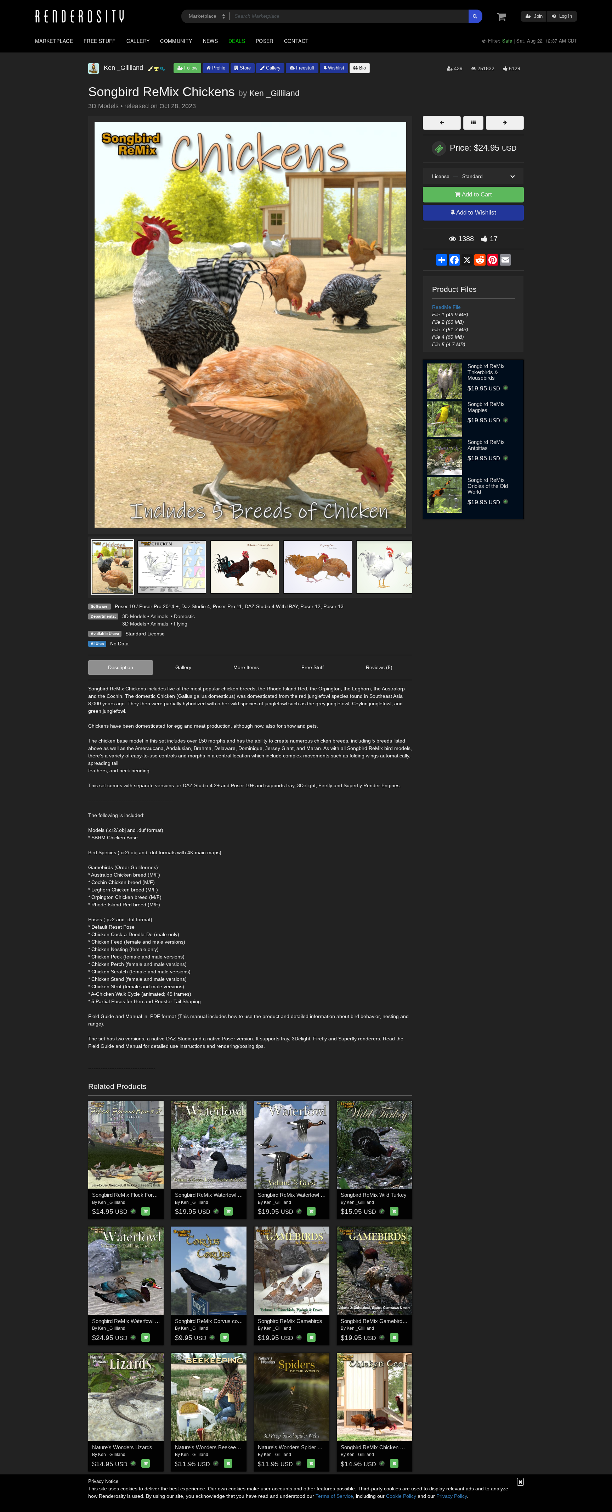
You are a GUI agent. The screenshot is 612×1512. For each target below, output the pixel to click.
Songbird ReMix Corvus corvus (211, 1321)
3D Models (134, 616)
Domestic (184, 616)
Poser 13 (333, 606)
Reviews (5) (379, 667)
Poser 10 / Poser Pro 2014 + (146, 606)
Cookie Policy (401, 1496)
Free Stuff (100, 40)
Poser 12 (310, 606)
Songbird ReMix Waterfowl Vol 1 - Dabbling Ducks (150, 1321)
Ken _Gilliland (274, 93)
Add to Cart (476, 194)
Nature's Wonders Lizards (122, 1447)
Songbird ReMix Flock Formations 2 (133, 1195)
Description (120, 667)
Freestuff (304, 68)
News (210, 40)
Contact (296, 40)
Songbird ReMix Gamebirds (290, 1321)
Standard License (145, 634)
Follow (190, 68)
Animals (160, 616)
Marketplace (54, 40)
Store (244, 68)
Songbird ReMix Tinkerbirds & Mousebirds (486, 372)
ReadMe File (446, 307)
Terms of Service (334, 1496)
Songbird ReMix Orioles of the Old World (488, 486)
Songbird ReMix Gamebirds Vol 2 (379, 1321)
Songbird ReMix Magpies (486, 407)
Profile (218, 68)
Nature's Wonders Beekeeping (210, 1447)
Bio (362, 68)
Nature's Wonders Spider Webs (294, 1447)
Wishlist (335, 68)
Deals (236, 40)
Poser (264, 40)
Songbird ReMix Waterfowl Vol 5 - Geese (305, 1195)
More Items (246, 667)
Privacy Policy (451, 1496)
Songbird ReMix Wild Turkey (374, 1195)
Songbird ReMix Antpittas (486, 445)
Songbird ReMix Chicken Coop (376, 1447)
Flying (180, 624)
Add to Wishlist (475, 212)
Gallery (138, 40)
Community (176, 40)
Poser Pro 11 (227, 606)
